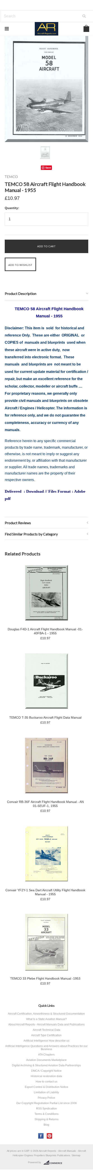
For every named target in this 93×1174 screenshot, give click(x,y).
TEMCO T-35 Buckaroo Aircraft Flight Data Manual (45, 717)
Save (48, 167)
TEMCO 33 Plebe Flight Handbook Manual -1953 (45, 978)
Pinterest (49, 1136)
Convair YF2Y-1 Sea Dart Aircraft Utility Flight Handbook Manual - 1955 (45, 892)
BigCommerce (54, 1162)
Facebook (41, 1136)
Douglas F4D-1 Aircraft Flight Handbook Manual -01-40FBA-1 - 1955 (45, 631)
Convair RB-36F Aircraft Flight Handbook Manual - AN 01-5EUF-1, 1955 (45, 804)
